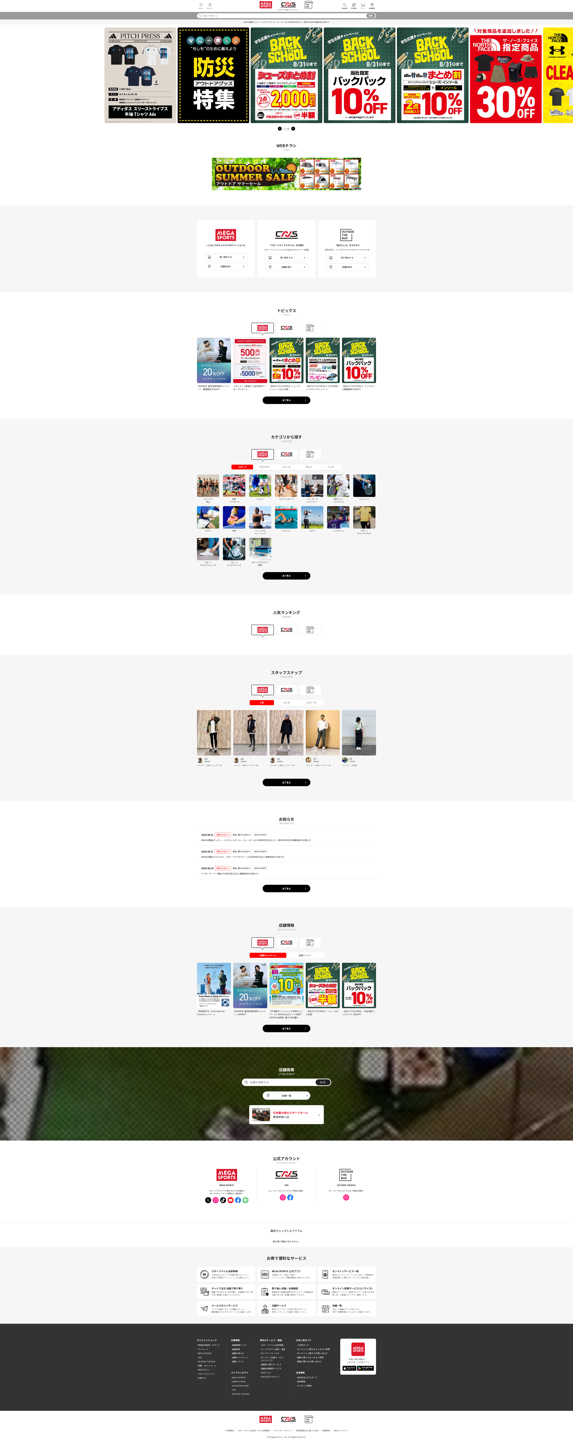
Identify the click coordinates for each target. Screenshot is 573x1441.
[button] (198, 22)
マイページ (203, 1349)
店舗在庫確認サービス (271, 1368)
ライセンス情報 (304, 1385)
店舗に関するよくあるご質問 (310, 1357)
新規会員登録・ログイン (209, 1345)
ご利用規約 (229, 1430)
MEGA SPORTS (205, 1353)
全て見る (286, 400)
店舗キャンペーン (240, 1357)
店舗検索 (236, 1349)
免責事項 (326, 1430)
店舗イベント (238, 1361)
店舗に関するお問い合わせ (309, 1361)
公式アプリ (266, 1372)
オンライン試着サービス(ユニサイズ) (272, 1359)
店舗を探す (226, 266)
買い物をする (226, 256)
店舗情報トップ (239, 1345)
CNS (200, 1357)
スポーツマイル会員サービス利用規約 (254, 1430)
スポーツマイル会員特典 (272, 1345)
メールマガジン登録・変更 (273, 1349)
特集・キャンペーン (207, 1365)
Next (293, 129)
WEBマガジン (204, 1369)
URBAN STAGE (238, 1381)
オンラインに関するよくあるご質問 (313, 1349)
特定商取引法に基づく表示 (307, 1430)
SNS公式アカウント (270, 1376)
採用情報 (301, 1381)
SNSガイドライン (341, 1430)
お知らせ (202, 1377)
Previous (280, 129)
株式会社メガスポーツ (307, 1377)
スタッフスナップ (206, 1373)
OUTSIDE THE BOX (206, 1361)
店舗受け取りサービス (271, 1364)
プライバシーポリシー (282, 1430)
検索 (371, 15)
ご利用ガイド (303, 1345)
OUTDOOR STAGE (240, 1385)
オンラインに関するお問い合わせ (312, 1353)
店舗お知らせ (238, 1353)
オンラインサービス (270, 1353)
